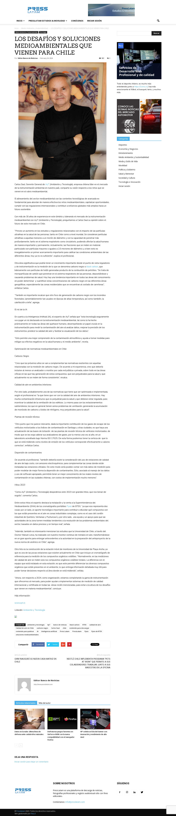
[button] (158, 20)
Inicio (19, 20)
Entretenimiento (126, 153)
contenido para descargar (79, 628)
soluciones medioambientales (27, 635)
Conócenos (77, 20)
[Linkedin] (134, 792)
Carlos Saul (55, 628)
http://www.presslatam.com (43, 684)
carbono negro (42, 628)
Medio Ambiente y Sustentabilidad (26, 32)
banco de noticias (60, 625)
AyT (47, 184)
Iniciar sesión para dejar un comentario (31, 761)
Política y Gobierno (127, 169)
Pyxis (69, 506)
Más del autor (45, 703)
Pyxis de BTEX (96, 631)
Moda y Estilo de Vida (128, 161)
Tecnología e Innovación (129, 182)
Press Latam (64, 631)
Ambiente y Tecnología (34, 610)
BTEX (84, 625)
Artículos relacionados (25, 703)
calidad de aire (95, 625)
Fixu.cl (33, 813)
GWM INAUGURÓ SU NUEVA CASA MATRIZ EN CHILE (35, 660)
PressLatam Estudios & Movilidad (47, 20)
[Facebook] (119, 792)
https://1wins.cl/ (141, 86)
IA (37, 631)
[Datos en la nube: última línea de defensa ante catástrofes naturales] (30, 719)
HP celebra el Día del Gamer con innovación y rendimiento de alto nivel (93, 734)
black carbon (92, 266)
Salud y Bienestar (126, 173)
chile (64, 628)
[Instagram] (127, 792)
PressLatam (77, 631)
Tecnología (43, 32)
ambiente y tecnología (35, 625)
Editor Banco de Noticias (28, 58)
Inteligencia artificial (49, 631)
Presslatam (20, 811)
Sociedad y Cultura (127, 178)
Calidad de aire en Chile (25, 628)
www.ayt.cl (20, 603)
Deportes (123, 144)
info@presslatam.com (75, 802)
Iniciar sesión (94, 20)
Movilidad (123, 165)
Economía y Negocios (128, 149)
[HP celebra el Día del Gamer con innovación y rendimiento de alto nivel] (95, 719)
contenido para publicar (25, 631)
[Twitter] (142, 792)
